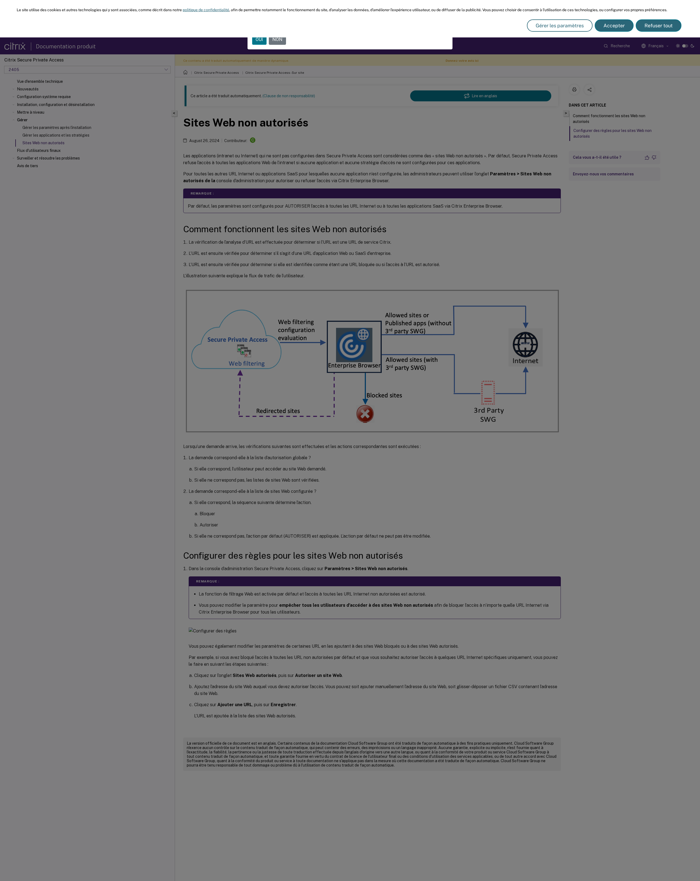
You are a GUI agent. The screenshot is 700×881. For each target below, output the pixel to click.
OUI (259, 39)
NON (277, 39)
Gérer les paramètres (560, 25)
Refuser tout (658, 25)
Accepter (614, 25)
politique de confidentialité (206, 10)
